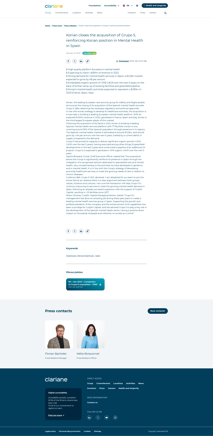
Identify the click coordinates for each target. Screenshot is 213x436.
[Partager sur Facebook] (68, 61)
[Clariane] (54, 6)
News (99, 13)
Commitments (61, 13)
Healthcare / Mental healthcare (80, 256)
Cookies (87, 431)
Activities (89, 13)
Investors (132, 13)
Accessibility (110, 6)
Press (142, 13)
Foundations (95, 6)
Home (47, 26)
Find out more (55, 415)
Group (48, 13)
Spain (97, 256)
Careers (152, 13)
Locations (76, 13)
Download (124, 61)
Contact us (92, 402)
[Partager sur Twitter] (81, 61)
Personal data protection (69, 431)
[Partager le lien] (87, 61)
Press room (57, 26)
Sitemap (97, 431)
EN (128, 6)
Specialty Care (89, 53)
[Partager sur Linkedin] (75, 61)
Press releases (70, 26)
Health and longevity (156, 5)
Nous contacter (157, 311)
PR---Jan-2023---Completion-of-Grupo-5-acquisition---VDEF (83, 284)
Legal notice (50, 431)
